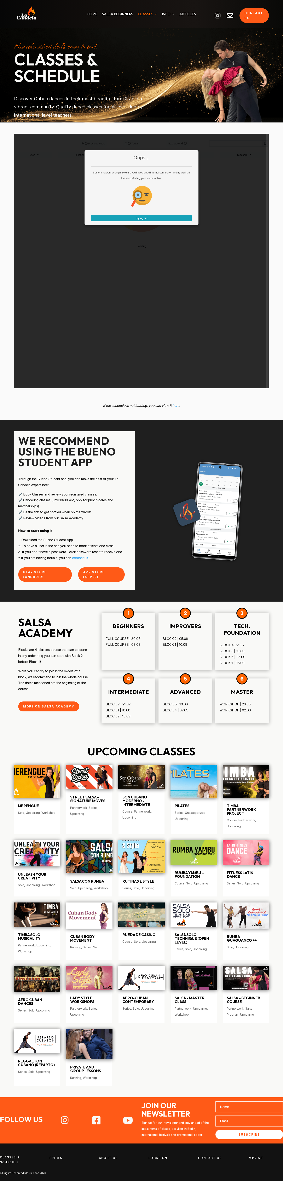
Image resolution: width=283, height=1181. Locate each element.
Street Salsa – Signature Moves (87, 799)
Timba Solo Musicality (29, 936)
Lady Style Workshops (82, 1000)
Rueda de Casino (139, 934)
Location (158, 1158)
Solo (21, 812)
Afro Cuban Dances (30, 1001)
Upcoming (33, 812)
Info (166, 14)
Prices (56, 1158)
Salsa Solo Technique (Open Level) (192, 938)
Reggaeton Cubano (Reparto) (36, 1063)
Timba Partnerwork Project (241, 809)
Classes (145, 14)
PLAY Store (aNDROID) (35, 574)
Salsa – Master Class (189, 1000)
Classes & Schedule (10, 1160)
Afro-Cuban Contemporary (138, 1000)
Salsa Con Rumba (87, 881)
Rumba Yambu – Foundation (189, 874)
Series (93, 807)
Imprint (255, 1158)
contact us (253, 15)
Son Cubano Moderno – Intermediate (136, 801)
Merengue (28, 805)
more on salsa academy (48, 706)
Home (92, 14)
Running (75, 947)
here (175, 405)
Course (127, 811)
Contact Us (210, 1158)
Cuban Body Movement (82, 938)
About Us (108, 1158)
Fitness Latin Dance (240, 874)
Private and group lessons (85, 1069)
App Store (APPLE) (94, 574)
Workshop (48, 812)
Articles (187, 14)
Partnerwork (78, 807)
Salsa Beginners (117, 14)
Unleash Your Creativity (32, 876)
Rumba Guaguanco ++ (242, 938)
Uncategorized (195, 812)
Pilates (182, 805)
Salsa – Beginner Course (243, 1000)
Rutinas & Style (138, 881)
